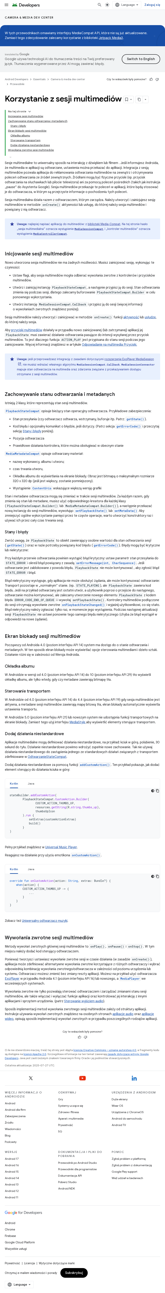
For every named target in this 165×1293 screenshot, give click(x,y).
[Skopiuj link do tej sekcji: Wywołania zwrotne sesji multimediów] (97, 938)
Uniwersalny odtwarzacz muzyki (44, 921)
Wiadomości (13, 1129)
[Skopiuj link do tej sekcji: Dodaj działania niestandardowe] (68, 734)
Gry (60, 1099)
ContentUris (41, 488)
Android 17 (12, 1159)
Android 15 (12, 1171)
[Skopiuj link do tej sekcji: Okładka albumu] (38, 666)
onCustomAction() (86, 855)
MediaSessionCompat (88, 229)
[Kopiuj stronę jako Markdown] (139, 99)
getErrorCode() (129, 426)
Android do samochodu (127, 1118)
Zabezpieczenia (15, 1116)
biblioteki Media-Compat (104, 224)
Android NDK (66, 1188)
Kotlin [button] (14, 783)
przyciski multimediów (26, 330)
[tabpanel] (82, 813)
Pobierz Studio (67, 1182)
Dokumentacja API (70, 1175)
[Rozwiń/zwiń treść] (29, 111)
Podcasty (10, 1142)
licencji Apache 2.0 (35, 1054)
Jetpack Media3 (111, 38)
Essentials (39, 79)
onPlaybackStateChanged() (83, 605)
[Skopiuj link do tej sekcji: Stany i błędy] (32, 532)
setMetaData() (125, 511)
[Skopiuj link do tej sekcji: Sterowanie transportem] (54, 691)
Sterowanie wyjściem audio (83, 1001)
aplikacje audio (122, 1014)
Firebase (10, 1236)
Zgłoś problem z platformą (128, 1159)
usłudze (150, 317)
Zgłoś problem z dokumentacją (132, 1165)
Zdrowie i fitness (68, 1112)
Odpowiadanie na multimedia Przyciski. (109, 345)
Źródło (9, 1122)
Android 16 (12, 1165)
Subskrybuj (74, 1273)
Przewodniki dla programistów (77, 1169)
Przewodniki (17, 84)
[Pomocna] (151, 79)
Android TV (119, 1125)
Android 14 (12, 1178)
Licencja (29, 1263)
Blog (7, 1135)
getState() (135, 419)
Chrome (10, 1229)
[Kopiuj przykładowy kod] (157, 790)
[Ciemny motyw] (152, 790)
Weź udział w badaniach (127, 1178)
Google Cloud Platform (20, 1242)
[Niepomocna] (157, 79)
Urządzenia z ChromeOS (128, 1112)
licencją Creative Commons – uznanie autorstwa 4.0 (104, 1050)
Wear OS (117, 1106)
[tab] (14, 783)
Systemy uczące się (70, 1106)
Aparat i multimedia (71, 1118)
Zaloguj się (152, 5)
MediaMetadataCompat (22, 454)
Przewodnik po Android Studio (77, 1163)
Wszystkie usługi (16, 1249)
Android (10, 1103)
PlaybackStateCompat (22, 411)
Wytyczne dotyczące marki (57, 1263)
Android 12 (12, 1191)
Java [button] (31, 783)
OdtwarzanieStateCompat (47, 757)
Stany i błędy (32, 431)
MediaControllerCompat (50, 233)
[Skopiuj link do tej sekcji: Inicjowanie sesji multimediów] (77, 254)
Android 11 (11, 1197)
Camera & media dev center (29, 17)
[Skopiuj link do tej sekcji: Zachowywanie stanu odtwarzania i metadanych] (119, 394)
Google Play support (124, 1171)
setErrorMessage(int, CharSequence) (105, 563)
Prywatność (65, 1125)
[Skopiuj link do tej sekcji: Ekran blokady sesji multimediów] (84, 636)
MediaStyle (77, 722)
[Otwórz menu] (6, 5)
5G (60, 1131)
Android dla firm (15, 1110)
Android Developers (16, 79)
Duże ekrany (120, 1099)
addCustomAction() (95, 765)
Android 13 (12, 1184)
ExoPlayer (12, 979)
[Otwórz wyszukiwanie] (99, 4)
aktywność (131, 317)
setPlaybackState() (91, 511)
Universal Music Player (61, 847)
